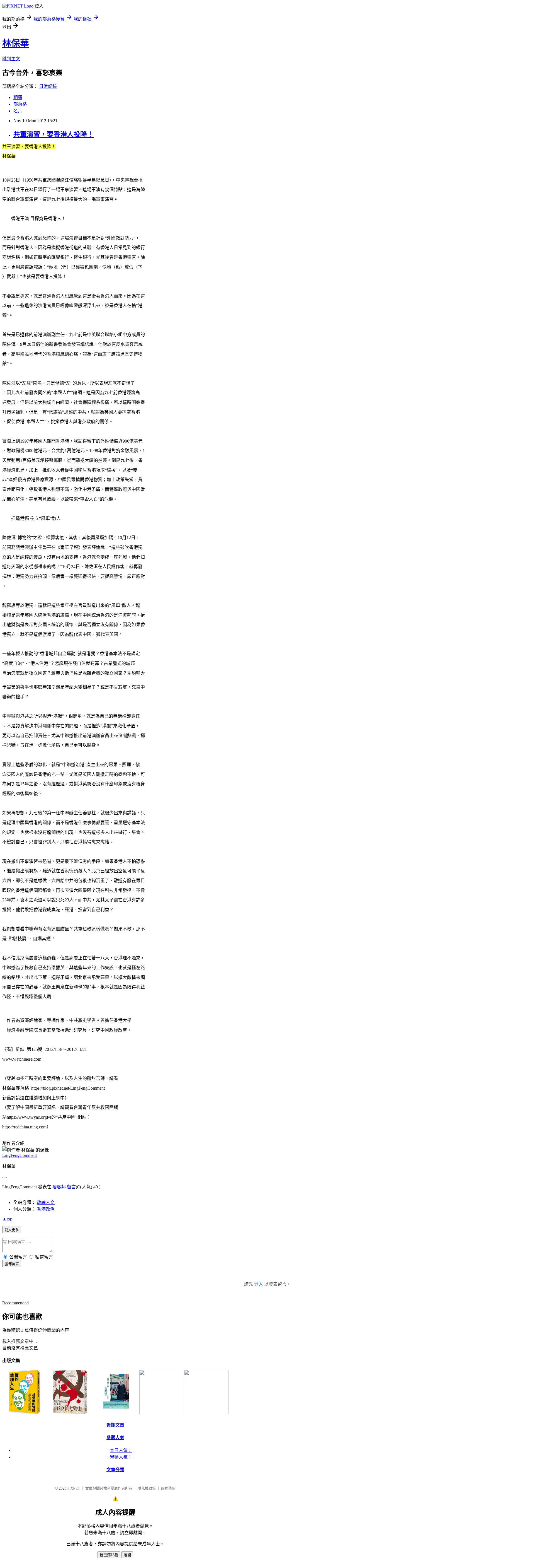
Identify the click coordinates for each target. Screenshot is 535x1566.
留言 (71, 1186)
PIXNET (73, 1488)
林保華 (15, 43)
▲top (7, 1219)
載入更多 (11, 1230)
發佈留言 (11, 1264)
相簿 (17, 97)
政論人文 (46, 1202)
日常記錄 (48, 86)
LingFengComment (19, 1155)
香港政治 (46, 1209)
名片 (17, 110)
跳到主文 (11, 58)
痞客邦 (59, 1186)
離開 (127, 1555)
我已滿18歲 (109, 1555)
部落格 (20, 104)
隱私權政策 (147, 1488)
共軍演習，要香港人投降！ (53, 134)
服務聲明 (168, 1488)
